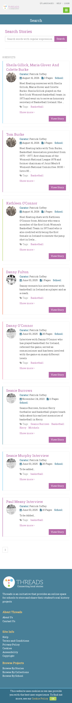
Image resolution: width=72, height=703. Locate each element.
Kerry (23, 427)
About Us (8, 617)
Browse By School (13, 675)
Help (59, 3)
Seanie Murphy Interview (27, 455)
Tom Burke (15, 134)
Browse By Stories (13, 668)
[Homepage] (15, 7)
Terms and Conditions (16, 640)
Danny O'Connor (19, 325)
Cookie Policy (40, 698)
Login (66, 3)
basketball (37, 474)
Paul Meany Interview (24, 501)
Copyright (8, 655)
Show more (27, 112)
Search (61, 38)
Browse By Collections (16, 672)
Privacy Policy (11, 644)
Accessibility (10, 652)
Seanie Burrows (19, 390)
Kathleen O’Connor (21, 203)
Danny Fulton (17, 272)
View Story (57, 118)
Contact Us (9, 621)
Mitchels (33, 427)
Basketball (37, 106)
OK (53, 698)
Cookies (7, 648)
